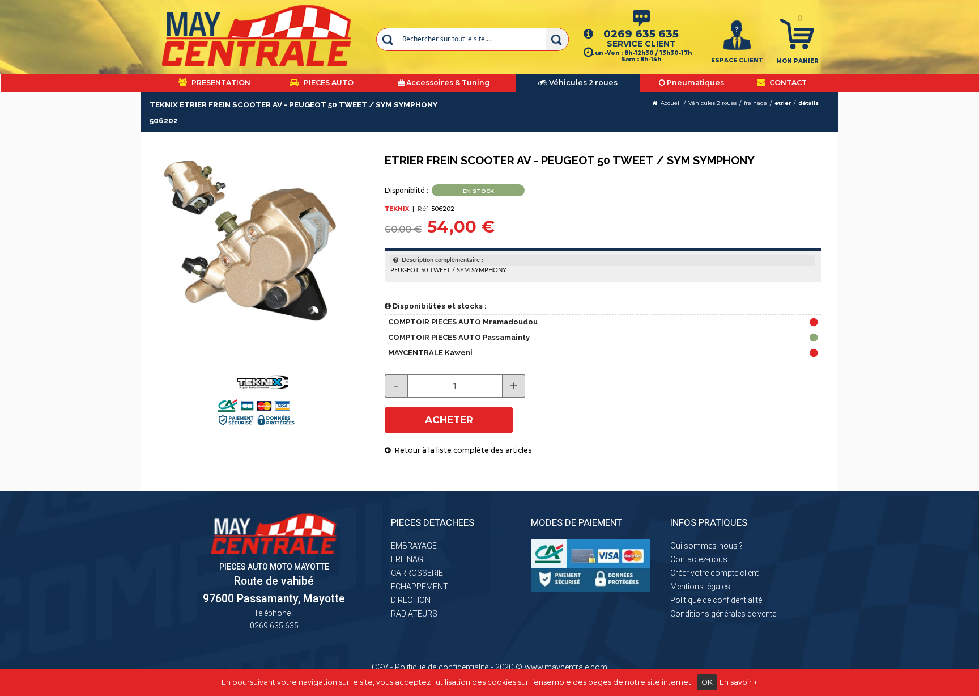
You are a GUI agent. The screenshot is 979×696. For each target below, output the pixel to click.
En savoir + (738, 682)
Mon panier (797, 61)
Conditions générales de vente (723, 613)
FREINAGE (409, 559)
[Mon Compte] (737, 34)
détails (808, 103)
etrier (782, 103)
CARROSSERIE (417, 572)
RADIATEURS (414, 613)
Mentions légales (700, 586)
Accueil (671, 103)
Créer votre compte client (714, 572)
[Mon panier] (797, 33)
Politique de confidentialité (716, 600)
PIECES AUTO (328, 82)
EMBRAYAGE (414, 545)
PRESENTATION (220, 82)
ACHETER (449, 419)
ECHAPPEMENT (419, 586)
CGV (380, 667)
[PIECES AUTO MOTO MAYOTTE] (257, 35)
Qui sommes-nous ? (706, 545)
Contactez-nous (698, 559)
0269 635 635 (641, 33)
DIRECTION (411, 600)
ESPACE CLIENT (737, 60)
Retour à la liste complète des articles (461, 450)
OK (707, 682)
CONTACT (787, 82)
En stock (478, 190)
